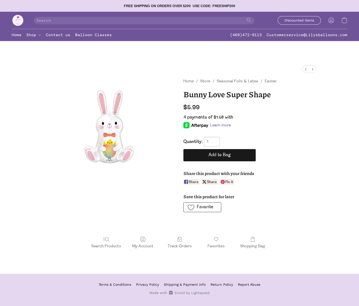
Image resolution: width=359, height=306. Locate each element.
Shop (32, 34)
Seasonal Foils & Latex (237, 81)
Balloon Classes (93, 34)
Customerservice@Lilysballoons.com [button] (307, 34)
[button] (18, 20)
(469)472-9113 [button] (246, 34)
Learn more (220, 125)
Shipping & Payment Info (185, 284)
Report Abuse (249, 284)
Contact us (58, 34)
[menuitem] (305, 69)
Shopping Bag (252, 246)
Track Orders (180, 246)
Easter (271, 81)
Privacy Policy (147, 284)
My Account (142, 246)
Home (16, 34)
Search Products (106, 246)
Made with (179, 293)
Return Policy (222, 284)
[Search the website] (249, 20)
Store (205, 81)
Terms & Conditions (115, 284)
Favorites (216, 246)
